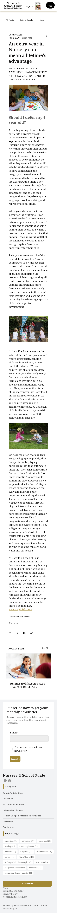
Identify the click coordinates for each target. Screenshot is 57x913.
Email (14, 732)
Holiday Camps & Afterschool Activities (22, 815)
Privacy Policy (10, 894)
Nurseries (11, 851)
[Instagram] (9, 780)
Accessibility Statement (15, 896)
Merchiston (43, 862)
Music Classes (27, 856)
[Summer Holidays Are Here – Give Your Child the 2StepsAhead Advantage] (28, 666)
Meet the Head (45, 851)
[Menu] (50, 5)
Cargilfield (27, 851)
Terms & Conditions (13, 890)
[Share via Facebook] (10, 632)
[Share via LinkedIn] (24, 632)
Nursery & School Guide (24, 775)
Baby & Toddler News (13, 793)
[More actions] (46, 36)
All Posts (10, 20)
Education (14, 623)
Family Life (8, 827)
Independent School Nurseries (19, 872)
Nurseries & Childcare (13, 804)
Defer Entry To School (20, 616)
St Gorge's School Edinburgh (19, 862)
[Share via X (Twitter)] (17, 632)
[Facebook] (5, 780)
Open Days (8, 821)
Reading (11, 846)
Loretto (10, 856)
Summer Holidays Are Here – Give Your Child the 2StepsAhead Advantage (28, 685)
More (41, 20)
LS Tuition (29, 840)
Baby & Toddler (27, 20)
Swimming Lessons (29, 846)
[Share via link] (31, 632)
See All (45, 648)
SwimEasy (36, 867)
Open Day (45, 840)
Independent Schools (13, 810)
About (6, 888)
